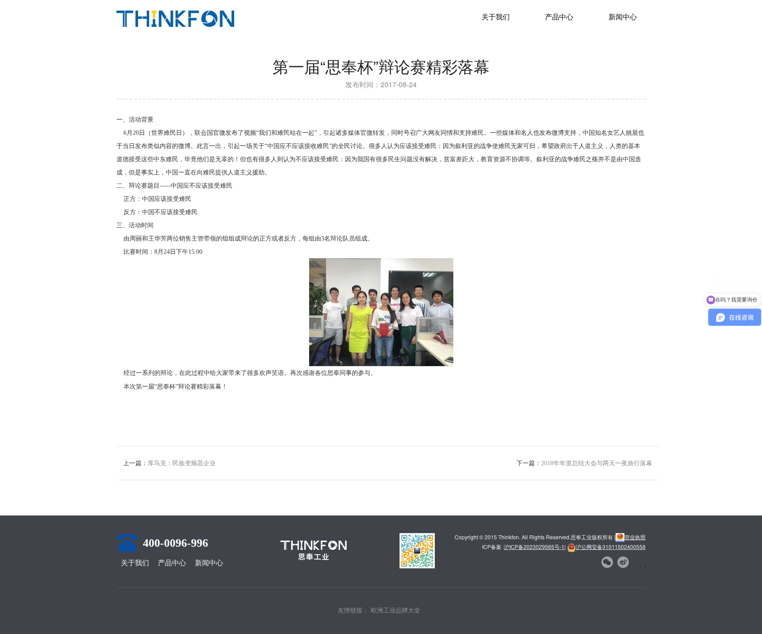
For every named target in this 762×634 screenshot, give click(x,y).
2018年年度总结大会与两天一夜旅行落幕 (596, 463)
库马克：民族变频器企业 (182, 463)
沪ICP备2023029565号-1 (534, 546)
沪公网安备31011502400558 (611, 546)
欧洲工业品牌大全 (395, 609)
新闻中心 (623, 16)
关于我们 (496, 16)
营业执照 (635, 537)
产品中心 (559, 16)
